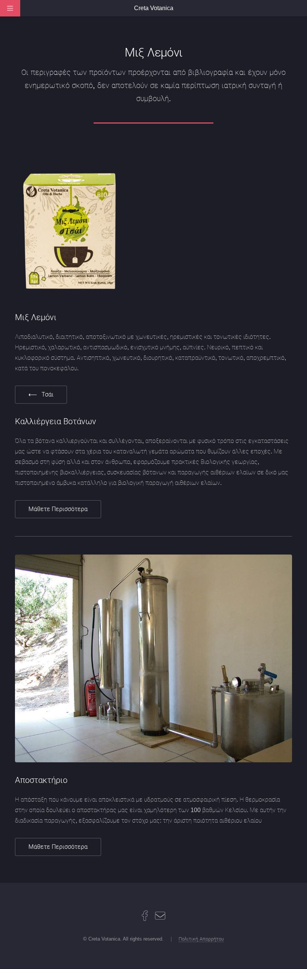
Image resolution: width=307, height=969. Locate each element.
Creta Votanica (153, 8)
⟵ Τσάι (41, 394)
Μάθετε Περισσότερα (58, 509)
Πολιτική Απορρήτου (201, 939)
